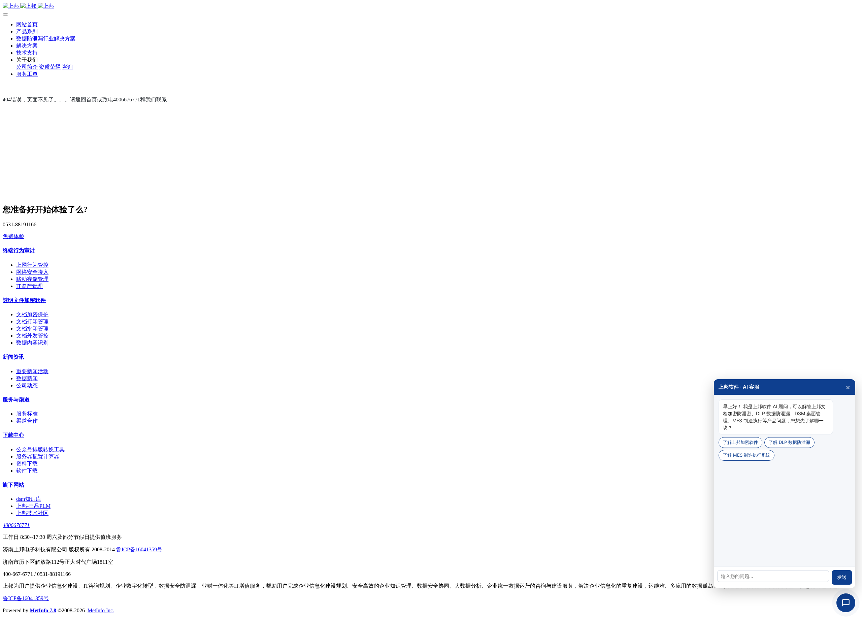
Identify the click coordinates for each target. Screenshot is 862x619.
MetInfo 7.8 (43, 610)
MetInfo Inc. (101, 610)
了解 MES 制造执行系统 (746, 455)
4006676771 (16, 525)
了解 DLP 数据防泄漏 (789, 442)
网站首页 (27, 24)
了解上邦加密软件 (740, 442)
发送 (842, 577)
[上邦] (431, 6)
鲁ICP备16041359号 (139, 549)
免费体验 (13, 236)
